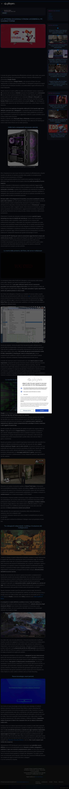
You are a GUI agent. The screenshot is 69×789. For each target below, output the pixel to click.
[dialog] (34, 394)
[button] (34, 395)
